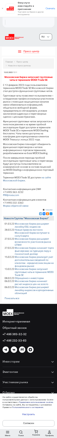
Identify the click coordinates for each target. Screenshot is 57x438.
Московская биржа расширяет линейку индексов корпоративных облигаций (34, 290)
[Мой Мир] (51, 213)
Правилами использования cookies (36, 402)
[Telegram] (40, 213)
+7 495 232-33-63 (14, 340)
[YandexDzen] (30, 349)
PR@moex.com (11, 195)
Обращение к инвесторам (29, 278)
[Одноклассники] (47, 213)
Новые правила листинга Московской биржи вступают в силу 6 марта (32, 232)
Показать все (12, 298)
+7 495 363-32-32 (14, 334)
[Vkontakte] (14, 349)
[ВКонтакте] (44, 213)
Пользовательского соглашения (27, 407)
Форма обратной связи (16, 205)
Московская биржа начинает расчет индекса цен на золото (31, 283)
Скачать (50, 8)
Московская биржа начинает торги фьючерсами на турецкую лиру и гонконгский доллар (34, 250)
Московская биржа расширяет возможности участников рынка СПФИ (33, 241)
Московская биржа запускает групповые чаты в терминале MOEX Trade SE (34, 272)
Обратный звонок (15, 328)
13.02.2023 (48, 210)
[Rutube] (22, 349)
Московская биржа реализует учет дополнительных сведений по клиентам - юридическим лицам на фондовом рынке (34, 261)
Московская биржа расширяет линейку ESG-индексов (32, 225)
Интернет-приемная (16, 321)
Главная (9, 62)
